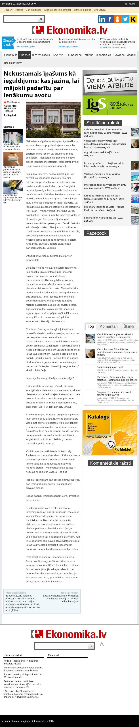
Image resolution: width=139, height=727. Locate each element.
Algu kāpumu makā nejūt (98, 152)
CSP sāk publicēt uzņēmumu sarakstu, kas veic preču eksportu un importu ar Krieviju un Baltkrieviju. (35, 42)
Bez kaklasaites (13, 63)
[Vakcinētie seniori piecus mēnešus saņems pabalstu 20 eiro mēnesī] (91, 342)
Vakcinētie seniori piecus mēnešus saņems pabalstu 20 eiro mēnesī (103, 131)
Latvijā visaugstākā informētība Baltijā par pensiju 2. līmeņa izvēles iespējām (61, 598)
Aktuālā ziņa (22, 47)
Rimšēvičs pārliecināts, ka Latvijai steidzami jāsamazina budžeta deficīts (117, 378)
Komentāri (109, 326)
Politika (19, 9)
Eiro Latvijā (100, 9)
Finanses (24, 55)
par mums (130, 3)
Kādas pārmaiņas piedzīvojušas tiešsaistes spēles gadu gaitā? (102, 197)
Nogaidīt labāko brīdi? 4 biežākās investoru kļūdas (11, 146)
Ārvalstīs (58, 55)
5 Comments (117, 385)
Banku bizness (33, 9)
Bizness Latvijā (35, 47)
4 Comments (115, 400)
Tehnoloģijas (103, 55)
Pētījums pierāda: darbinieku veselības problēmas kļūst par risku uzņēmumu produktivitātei (22, 684)
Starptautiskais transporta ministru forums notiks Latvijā (115, 393)
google (102, 19)
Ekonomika (10, 55)
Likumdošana (74, 55)
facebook (110, 19)
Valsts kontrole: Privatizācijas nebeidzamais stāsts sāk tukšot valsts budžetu (105, 144)
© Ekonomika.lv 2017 (43, 721)
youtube (133, 19)
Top (91, 326)
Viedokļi (131, 55)
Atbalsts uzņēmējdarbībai (57, 9)
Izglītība (88, 55)
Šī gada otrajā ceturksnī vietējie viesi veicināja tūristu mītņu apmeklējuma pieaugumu (118, 42)
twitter (125, 19)
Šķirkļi (128, 326)
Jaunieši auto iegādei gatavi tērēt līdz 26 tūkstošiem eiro (12, 199)
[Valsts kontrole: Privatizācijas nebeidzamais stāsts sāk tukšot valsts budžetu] (91, 357)
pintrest (118, 19)
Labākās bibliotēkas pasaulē (100, 217)
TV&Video (119, 55)
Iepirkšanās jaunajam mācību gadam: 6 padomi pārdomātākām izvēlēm (12, 172)
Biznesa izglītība (82, 9)
